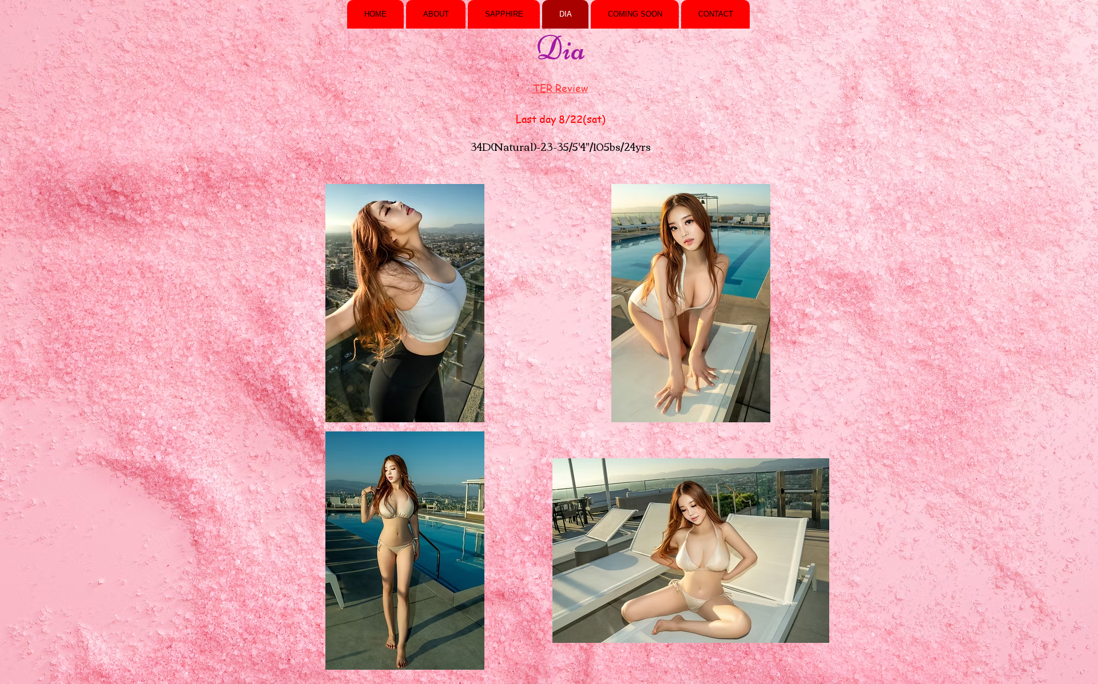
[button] (404, 303)
